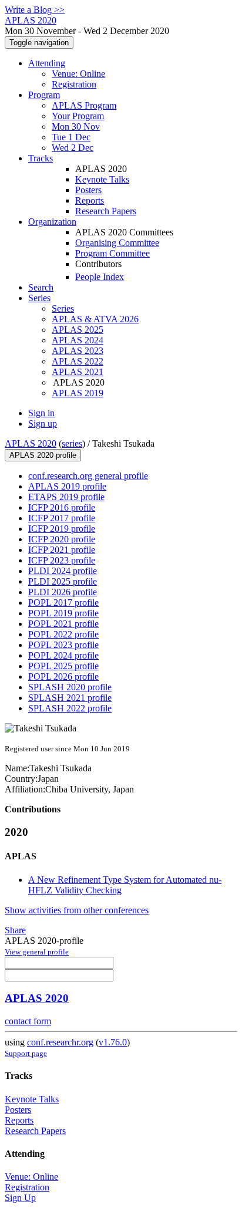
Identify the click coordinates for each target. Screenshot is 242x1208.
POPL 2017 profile (63, 603)
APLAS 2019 (77, 393)
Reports (89, 200)
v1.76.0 (113, 1042)
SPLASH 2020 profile (70, 687)
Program (44, 95)
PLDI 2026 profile (62, 592)
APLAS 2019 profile (67, 486)
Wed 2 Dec (72, 148)
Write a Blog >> (35, 10)
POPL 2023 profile (63, 645)
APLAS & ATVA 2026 (95, 319)
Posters (88, 190)
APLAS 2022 (77, 361)
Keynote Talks (102, 179)
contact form (28, 1021)
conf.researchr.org (60, 1042)
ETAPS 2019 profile (66, 497)
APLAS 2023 (77, 351)
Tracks (40, 158)
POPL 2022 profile (63, 634)
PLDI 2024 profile (62, 571)
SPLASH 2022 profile (70, 708)
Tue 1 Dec (71, 137)
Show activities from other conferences (77, 910)
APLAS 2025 (77, 330)
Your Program (78, 116)
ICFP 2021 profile (61, 550)
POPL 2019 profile (63, 613)
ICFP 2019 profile (61, 529)
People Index (99, 277)
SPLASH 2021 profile (70, 698)
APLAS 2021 (77, 372)
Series (63, 308)
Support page (26, 1053)
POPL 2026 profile (63, 676)
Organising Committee (117, 243)
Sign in (41, 413)
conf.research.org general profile (88, 476)
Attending (46, 63)
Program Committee (112, 253)
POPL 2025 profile (63, 666)
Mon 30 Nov (76, 126)
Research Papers (105, 211)
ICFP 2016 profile (61, 507)
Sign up (42, 423)
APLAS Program (84, 105)
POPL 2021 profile (63, 624)
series (72, 443)
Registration (74, 84)
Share (15, 930)
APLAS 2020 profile (42, 455)
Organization (52, 222)
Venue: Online (78, 74)
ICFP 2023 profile (61, 560)
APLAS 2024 (77, 340)
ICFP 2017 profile (61, 518)
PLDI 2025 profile (62, 581)
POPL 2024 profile (63, 655)
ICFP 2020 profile (61, 539)
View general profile (37, 951)
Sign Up (20, 1198)
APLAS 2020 (30, 443)
